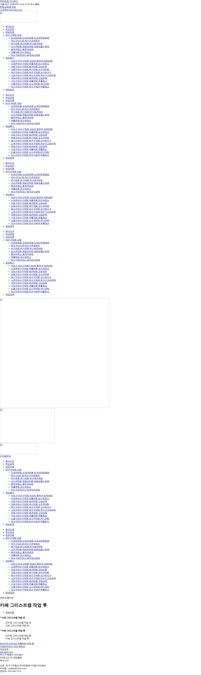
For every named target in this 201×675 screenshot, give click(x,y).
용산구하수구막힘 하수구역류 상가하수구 (31, 72)
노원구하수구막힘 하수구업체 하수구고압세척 (33, 75)
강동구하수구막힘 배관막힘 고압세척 (29, 67)
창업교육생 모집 (8, 7)
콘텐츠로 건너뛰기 (9, 1)
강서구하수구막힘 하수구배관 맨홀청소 (30, 87)
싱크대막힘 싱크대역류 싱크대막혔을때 (30, 38)
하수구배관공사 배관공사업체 (25, 55)
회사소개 (9, 26)
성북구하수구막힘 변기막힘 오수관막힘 (30, 69)
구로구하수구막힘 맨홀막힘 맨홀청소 (29, 81)
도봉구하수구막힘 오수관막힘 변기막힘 (30, 84)
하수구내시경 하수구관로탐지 (25, 41)
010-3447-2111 (6, 652)
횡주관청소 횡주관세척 (22, 49)
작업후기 (9, 58)
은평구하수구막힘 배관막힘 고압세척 (29, 78)
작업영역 (9, 90)
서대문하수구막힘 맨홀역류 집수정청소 (30, 64)
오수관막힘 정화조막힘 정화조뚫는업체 (30, 46)
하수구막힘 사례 (13, 35)
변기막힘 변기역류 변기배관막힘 (27, 44)
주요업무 (9, 29)
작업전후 (9, 32)
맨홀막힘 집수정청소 (21, 52)
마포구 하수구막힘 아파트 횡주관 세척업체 (32, 61)
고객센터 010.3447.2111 (11, 10)
